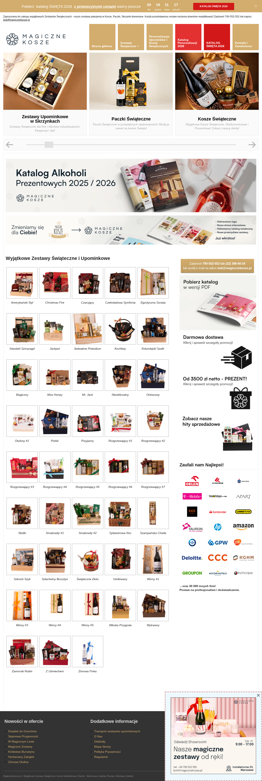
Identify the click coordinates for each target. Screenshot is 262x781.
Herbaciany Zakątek (21, 756)
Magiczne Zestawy (20, 746)
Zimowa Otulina (18, 762)
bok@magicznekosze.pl (16, 19)
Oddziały (99, 741)
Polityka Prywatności (107, 751)
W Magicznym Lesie (21, 741)
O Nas (98, 736)
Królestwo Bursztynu (21, 751)
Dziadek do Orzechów (22, 731)
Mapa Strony (102, 746)
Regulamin (101, 756)
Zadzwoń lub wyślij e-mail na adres (217, 266)
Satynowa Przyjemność (23, 736)
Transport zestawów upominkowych (117, 731)
